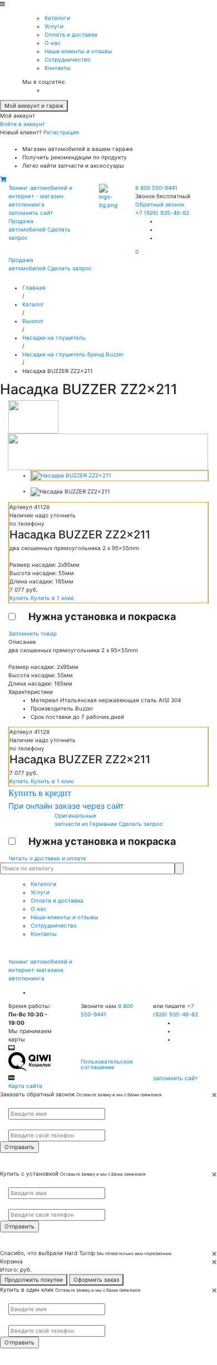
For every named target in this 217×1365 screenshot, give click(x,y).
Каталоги (57, 17)
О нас (53, 42)
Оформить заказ (96, 1279)
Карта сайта (25, 1085)
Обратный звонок (159, 204)
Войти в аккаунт (22, 123)
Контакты (58, 67)
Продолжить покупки (33, 1279)
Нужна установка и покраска (102, 616)
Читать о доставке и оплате (47, 858)
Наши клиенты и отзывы (78, 51)
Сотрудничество (68, 59)
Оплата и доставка (71, 34)
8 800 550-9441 (156, 187)
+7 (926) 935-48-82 (162, 212)
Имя (12, 1103)
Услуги (54, 26)
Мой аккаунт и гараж (33, 105)
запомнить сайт (30, 212)
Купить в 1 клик (52, 598)
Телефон (17, 1124)
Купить (20, 598)
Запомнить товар (32, 633)
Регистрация (61, 132)
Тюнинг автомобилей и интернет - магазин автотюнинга (40, 196)
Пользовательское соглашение (107, 1064)
